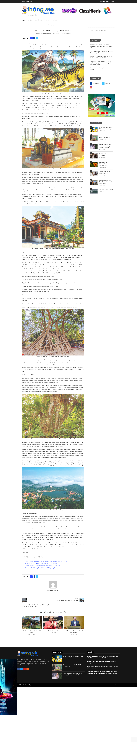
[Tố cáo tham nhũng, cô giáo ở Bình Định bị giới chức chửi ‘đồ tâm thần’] (32, 622)
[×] (68, 715)
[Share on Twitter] (37, 38)
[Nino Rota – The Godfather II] (94, 191)
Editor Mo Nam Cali (46, 33)
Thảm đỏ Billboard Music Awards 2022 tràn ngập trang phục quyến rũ (105, 146)
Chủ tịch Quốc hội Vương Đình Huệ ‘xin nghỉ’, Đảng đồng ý (40, 568)
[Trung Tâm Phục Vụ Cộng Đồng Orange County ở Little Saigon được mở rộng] (94, 182)
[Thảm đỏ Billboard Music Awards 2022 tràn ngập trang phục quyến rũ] (94, 146)
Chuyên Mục (38, 20)
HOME (24, 20)
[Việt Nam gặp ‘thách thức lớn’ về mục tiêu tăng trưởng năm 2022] (74, 622)
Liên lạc (55, 20)
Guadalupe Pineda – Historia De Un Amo (106, 154)
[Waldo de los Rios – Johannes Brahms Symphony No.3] (94, 164)
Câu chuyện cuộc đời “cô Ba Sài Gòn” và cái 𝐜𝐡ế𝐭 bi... (106, 136)
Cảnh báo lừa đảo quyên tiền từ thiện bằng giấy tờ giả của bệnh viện (42, 565)
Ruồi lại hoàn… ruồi (53, 630)
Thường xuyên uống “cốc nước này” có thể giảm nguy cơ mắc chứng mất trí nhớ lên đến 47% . (101, 46)
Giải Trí (47, 20)
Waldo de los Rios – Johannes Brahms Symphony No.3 (103, 164)
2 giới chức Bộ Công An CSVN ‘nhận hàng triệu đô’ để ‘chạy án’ (41, 563)
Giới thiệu (102, 1)
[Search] (114, 20)
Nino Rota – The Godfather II (106, 189)
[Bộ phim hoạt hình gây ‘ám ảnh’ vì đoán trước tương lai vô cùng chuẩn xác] (94, 129)
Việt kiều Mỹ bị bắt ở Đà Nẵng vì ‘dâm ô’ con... (104, 172)
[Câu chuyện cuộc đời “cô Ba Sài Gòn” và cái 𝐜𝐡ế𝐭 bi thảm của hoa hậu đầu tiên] (94, 138)
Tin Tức (30, 20)
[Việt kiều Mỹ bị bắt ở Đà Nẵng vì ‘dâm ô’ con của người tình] (94, 173)
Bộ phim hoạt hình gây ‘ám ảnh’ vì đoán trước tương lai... (106, 128)
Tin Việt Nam (37, 25)
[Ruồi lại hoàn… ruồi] (53, 622)
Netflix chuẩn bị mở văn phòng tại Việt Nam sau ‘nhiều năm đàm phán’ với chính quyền (47, 561)
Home (23, 25)
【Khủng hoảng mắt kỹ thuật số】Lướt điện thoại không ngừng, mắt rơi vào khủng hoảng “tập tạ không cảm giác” (101, 63)
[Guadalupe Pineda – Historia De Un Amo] (94, 155)
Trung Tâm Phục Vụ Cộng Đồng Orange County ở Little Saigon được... (106, 182)
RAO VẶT (108, 1)
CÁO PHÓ (113, 1)
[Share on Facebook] (34, 38)
